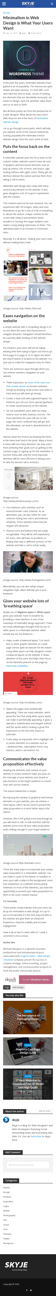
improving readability (17, 665)
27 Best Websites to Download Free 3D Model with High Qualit (28, 1084)
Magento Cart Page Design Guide (28, 1051)
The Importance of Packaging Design (28, 1017)
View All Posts (44, 1111)
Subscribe (36, 1136)
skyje (24, 33)
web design (18, 987)
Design (6, 13)
